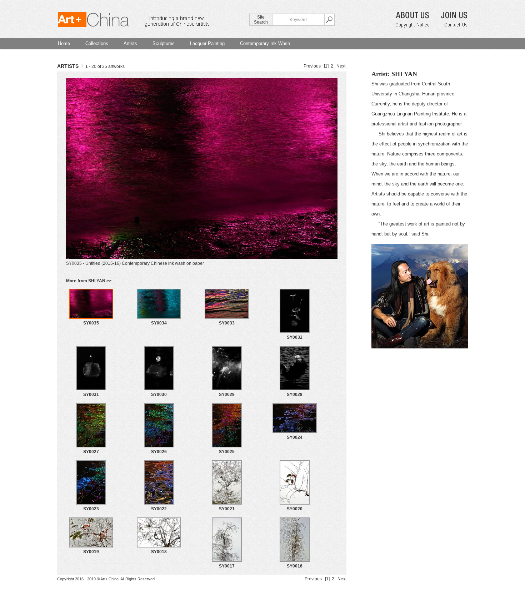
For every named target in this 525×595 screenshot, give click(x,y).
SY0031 (91, 394)
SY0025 (227, 451)
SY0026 (159, 451)
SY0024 (294, 437)
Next (340, 66)
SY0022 (159, 508)
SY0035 (91, 323)
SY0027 (91, 451)
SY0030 (159, 394)
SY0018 (159, 551)
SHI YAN (404, 74)
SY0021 (227, 508)
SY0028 (294, 394)
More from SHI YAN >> (88, 280)
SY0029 (227, 394)
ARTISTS (68, 66)
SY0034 (159, 323)
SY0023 (91, 508)
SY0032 (294, 337)
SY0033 (227, 323)
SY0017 (227, 566)
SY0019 (91, 551)
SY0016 (294, 566)
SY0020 (294, 508)
